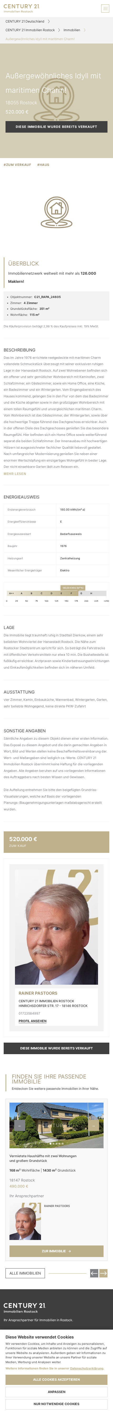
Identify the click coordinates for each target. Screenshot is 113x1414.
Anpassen (56, 1392)
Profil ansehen (33, 1021)
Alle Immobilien (25, 1273)
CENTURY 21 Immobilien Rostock (30, 30)
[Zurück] (94, 1273)
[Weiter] (103, 1273)
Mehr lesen (15, 474)
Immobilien (72, 30)
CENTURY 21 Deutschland (25, 21)
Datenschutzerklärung (86, 1368)
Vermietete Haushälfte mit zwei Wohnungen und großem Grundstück (42, 1158)
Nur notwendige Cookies (56, 1404)
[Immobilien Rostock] (56, 1308)
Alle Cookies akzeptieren (56, 1380)
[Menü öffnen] (105, 8)
